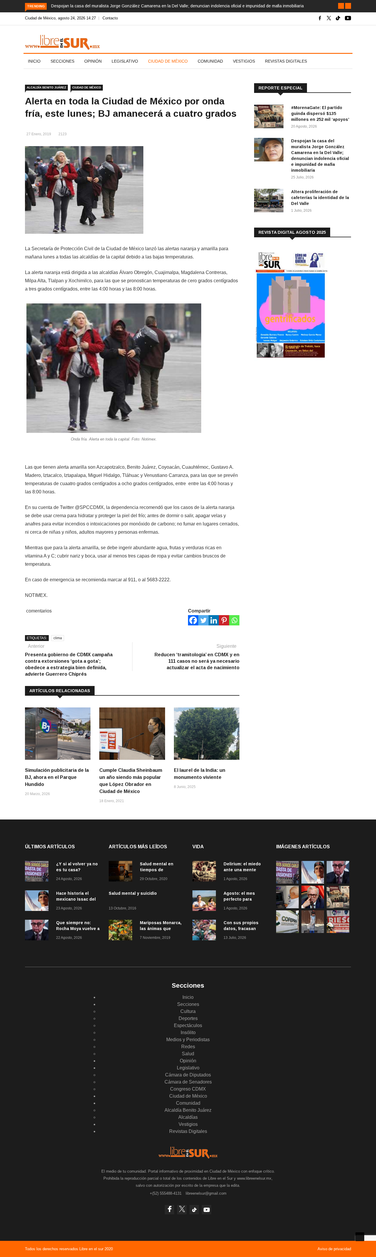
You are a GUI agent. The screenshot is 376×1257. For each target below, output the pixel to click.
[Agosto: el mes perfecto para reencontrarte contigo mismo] (205, 901)
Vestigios (244, 61)
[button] (341, 6)
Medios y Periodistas (188, 1039)
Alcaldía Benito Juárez (46, 87)
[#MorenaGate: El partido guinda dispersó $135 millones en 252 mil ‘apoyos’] (270, 117)
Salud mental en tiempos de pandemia (156, 870)
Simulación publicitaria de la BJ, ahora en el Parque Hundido (57, 777)
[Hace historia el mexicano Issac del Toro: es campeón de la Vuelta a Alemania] (38, 901)
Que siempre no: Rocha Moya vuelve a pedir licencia (78, 928)
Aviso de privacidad (334, 1249)
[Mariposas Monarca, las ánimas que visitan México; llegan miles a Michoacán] (122, 931)
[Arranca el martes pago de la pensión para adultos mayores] (287, 906)
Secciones (62, 61)
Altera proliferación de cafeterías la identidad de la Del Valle (320, 197)
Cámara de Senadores (188, 1081)
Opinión (93, 61)
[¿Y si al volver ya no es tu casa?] (38, 872)
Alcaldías (188, 1117)
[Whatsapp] (234, 620)
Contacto (110, 18)
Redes (188, 1046)
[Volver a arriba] (359, 1236)
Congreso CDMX (188, 1088)
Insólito (188, 1032)
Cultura (188, 1011)
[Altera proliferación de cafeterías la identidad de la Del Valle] (270, 201)
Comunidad (210, 61)
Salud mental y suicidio (133, 893)
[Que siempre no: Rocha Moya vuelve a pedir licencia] (38, 931)
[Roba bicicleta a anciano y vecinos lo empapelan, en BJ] (312, 931)
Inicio (34, 61)
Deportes (188, 1018)
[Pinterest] (224, 620)
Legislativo (125, 61)
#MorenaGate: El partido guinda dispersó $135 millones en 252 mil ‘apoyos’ (320, 113)
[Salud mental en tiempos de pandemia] (122, 872)
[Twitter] (203, 620)
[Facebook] (193, 620)
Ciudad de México (168, 61)
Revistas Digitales (286, 61)
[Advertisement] (298, 411)
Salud (188, 1053)
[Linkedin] (214, 620)
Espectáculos (188, 1025)
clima (57, 638)
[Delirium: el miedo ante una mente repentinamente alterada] (205, 872)
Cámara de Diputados (188, 1074)
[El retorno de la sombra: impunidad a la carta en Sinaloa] (312, 906)
